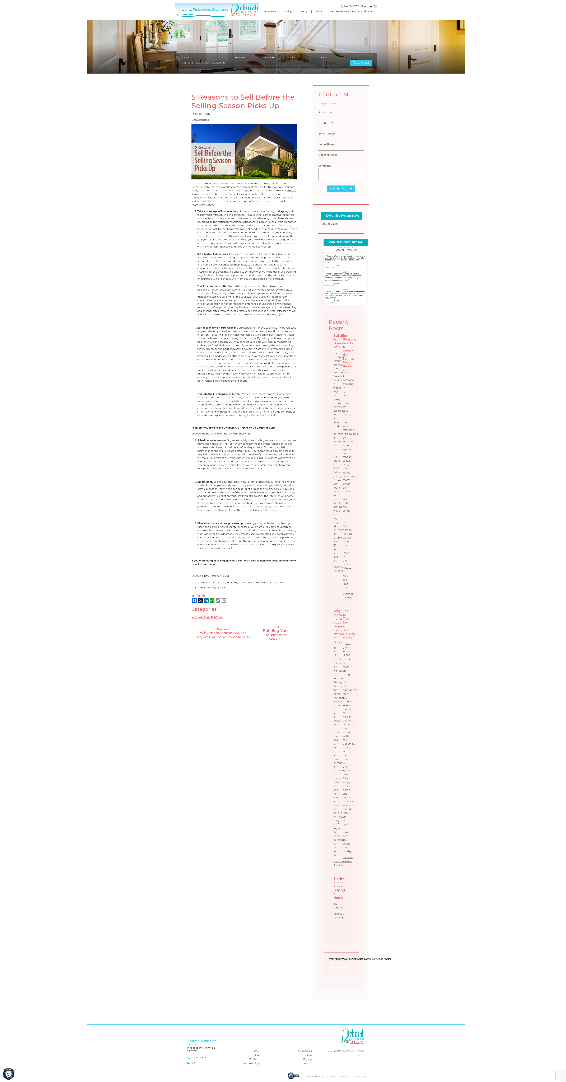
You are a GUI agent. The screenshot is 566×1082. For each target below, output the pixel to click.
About (319, 11)
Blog (256, 1055)
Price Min (240, 57)
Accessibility (251, 1063)
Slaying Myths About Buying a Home (339, 888)
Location (184, 58)
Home (255, 1051)
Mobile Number (327, 155)
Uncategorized (200, 119)
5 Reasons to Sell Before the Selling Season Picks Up (243, 101)
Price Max (268, 57)
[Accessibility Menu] (8, 1074)
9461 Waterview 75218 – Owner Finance (351, 11)
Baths (324, 57)
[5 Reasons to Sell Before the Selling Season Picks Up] (244, 177)
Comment (324, 165)
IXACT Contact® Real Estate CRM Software (341, 1076)
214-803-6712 (351, 6)
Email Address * (327, 133)
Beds (295, 57)
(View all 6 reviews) (346, 250)
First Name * (325, 112)
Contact (254, 1059)
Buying (304, 11)
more (327, 262)
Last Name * (325, 123)
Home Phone (326, 144)
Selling (288, 11)
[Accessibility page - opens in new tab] (293, 1077)
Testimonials (269, 11)
